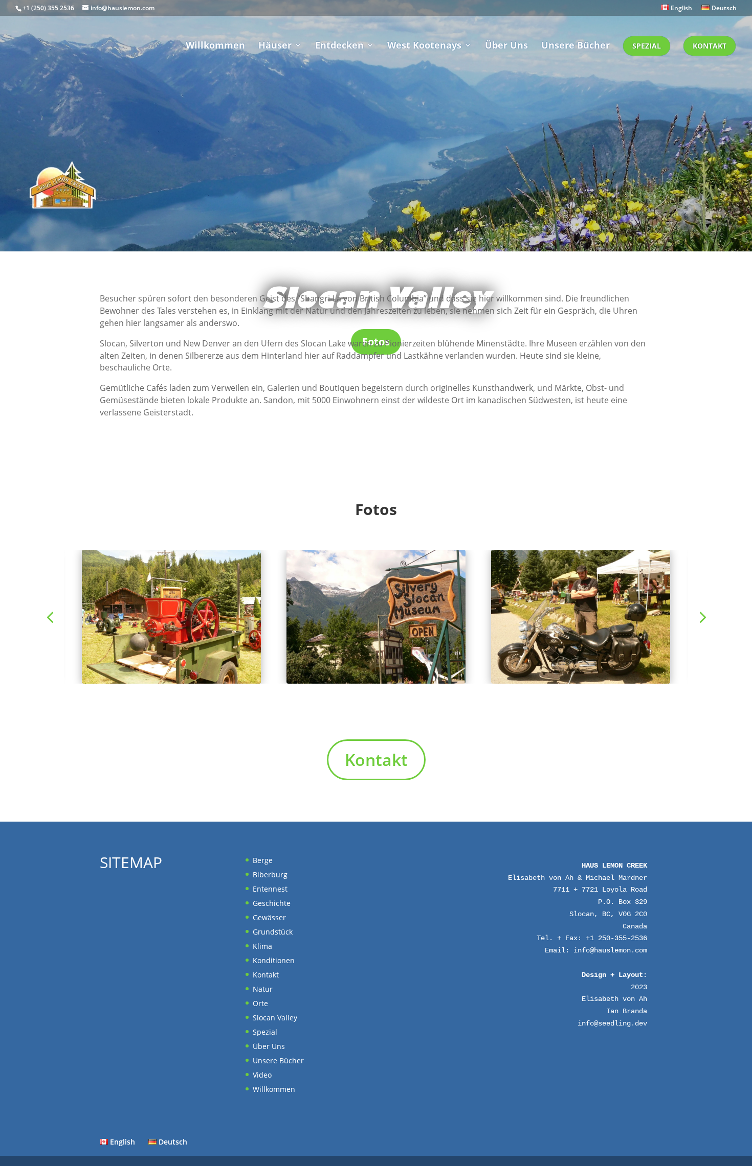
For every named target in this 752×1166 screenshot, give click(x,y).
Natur (263, 989)
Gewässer (269, 917)
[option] (376, 617)
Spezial (646, 46)
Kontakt (709, 46)
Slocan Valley (275, 1017)
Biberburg (270, 874)
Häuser (275, 46)
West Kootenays (424, 46)
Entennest (270, 889)
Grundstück (273, 932)
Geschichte (272, 903)
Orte (260, 1003)
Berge (263, 860)
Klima (262, 946)
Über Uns (506, 46)
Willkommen (215, 46)
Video (262, 1075)
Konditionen (274, 960)
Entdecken (339, 46)
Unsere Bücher (575, 46)
